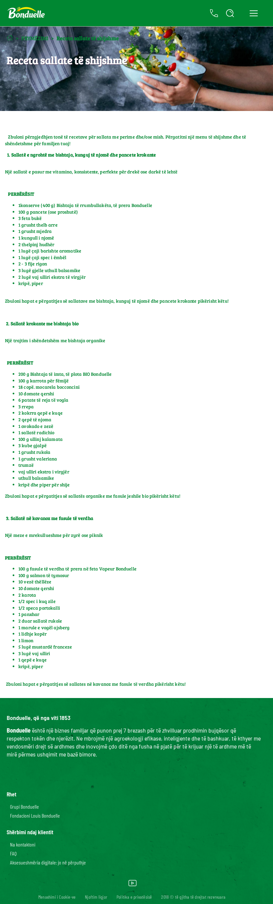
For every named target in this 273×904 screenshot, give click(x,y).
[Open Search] (230, 13)
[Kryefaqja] (10, 38)
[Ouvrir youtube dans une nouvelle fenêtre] (132, 885)
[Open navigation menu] (253, 13)
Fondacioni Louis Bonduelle (35, 815)
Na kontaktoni (22, 844)
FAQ (13, 853)
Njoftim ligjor (96, 897)
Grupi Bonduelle (24, 806)
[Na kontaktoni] (214, 13)
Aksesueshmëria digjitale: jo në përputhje (48, 862)
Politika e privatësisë (134, 897)
